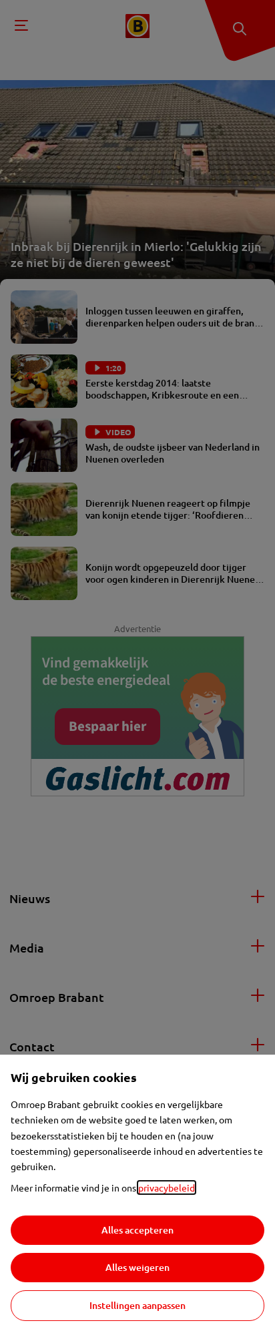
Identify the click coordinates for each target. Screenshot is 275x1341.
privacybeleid (166, 1187)
